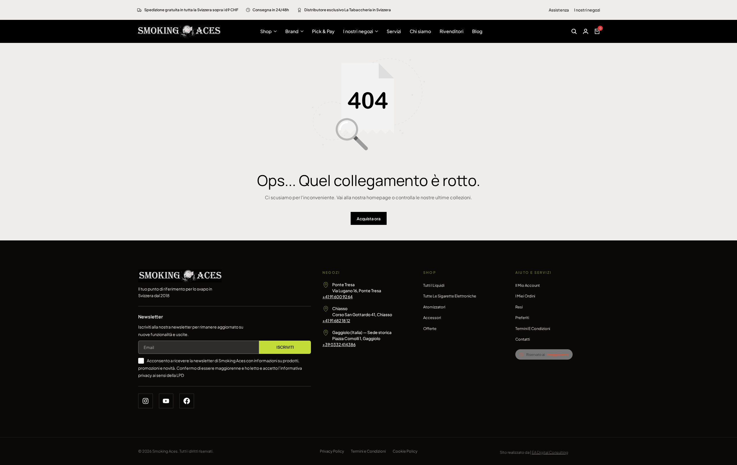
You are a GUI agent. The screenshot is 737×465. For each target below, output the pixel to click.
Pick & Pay (323, 31)
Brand (292, 31)
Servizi (394, 31)
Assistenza (559, 9)
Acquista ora (369, 218)
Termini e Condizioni (532, 328)
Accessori (432, 317)
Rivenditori (452, 31)
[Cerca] (574, 31)
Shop (266, 31)
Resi (519, 307)
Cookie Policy (405, 451)
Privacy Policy (332, 451)
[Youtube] (166, 401)
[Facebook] (186, 401)
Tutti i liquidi (434, 285)
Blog (477, 31)
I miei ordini (525, 296)
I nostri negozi (587, 9)
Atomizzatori (434, 307)
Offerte (429, 328)
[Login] (585, 31)
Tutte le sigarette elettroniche (449, 296)
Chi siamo (420, 31)
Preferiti (522, 317)
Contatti (522, 339)
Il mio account (527, 285)
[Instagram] (145, 401)
